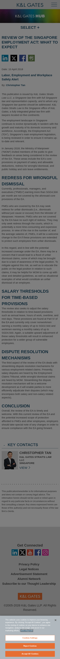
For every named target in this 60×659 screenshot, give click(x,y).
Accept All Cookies (30, 654)
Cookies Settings (29, 638)
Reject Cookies (30, 646)
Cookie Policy (27, 631)
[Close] (55, 620)
